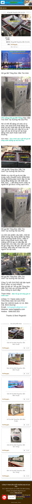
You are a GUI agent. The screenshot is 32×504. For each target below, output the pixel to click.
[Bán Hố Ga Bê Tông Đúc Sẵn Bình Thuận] (16, 365)
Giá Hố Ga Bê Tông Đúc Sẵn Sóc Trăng (16, 445)
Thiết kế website (14, 502)
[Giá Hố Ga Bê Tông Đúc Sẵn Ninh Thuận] (16, 339)
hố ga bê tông (12, 495)
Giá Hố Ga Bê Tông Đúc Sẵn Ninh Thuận (16, 343)
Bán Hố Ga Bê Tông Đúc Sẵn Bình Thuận (16, 369)
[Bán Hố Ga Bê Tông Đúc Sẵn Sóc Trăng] (16, 467)
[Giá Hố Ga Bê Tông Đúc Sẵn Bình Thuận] (16, 391)
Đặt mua (15, 47)
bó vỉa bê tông (20, 497)
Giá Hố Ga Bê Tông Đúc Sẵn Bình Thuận (16, 394)
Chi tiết (27, 348)
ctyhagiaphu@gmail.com (17, 307)
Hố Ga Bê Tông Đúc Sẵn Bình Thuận (16, 420)
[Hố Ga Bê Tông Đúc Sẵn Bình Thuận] (16, 416)
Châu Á (19, 502)
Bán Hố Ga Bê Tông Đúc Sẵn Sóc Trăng (16, 471)
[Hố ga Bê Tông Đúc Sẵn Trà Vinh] (16, 36)
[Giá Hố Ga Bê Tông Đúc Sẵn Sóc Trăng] (16, 442)
